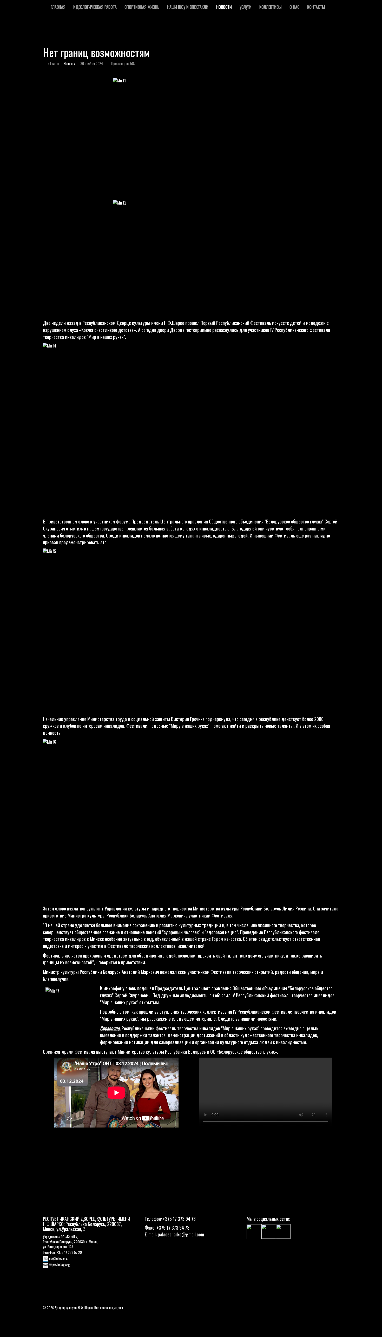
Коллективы (270, 7)
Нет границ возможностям (96, 52)
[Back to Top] (370, 1208)
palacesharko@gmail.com (181, 1234)
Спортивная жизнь (141, 7)
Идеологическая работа (95, 7)
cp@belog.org (58, 1258)
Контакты (316, 7)
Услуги (246, 7)
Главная (58, 7)
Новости (224, 7)
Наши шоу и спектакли (187, 7)
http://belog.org (59, 1264)
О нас (294, 7)
